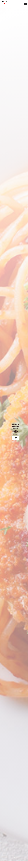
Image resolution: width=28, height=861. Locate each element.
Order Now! (15, 438)
